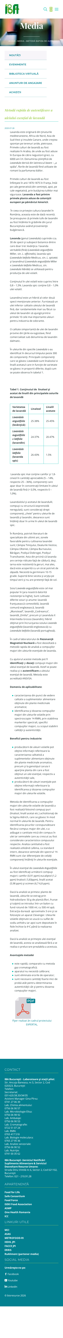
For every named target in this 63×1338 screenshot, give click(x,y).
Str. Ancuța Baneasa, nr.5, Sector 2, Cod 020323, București (27, 1084)
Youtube (12, 1280)
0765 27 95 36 (12, 1140)
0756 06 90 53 (12, 1121)
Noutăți (15, 55)
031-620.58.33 (12, 1095)
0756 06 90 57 (12, 1108)
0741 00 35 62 (12, 1153)
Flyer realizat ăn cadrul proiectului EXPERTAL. (32, 1022)
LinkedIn (12, 1286)
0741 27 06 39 (12, 1102)
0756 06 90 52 (12, 1147)
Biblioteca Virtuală (24, 73)
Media (20, 41)
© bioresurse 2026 (15, 1295)
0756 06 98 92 (12, 1114)
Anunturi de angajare (25, 83)
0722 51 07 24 (12, 1127)
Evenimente (17, 64)
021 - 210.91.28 (22, 1176)
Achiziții (15, 92)
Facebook (13, 1274)
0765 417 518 (12, 1134)
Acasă (12, 41)
